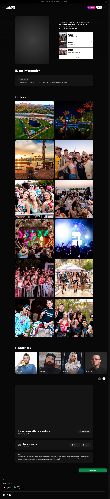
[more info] (91, 33)
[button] (106, 2)
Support (87, 444)
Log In (99, 7)
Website (76, 444)
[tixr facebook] (10, 495)
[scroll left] (99, 378)
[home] (5, 479)
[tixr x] (4, 495)
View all (76, 57)
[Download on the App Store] (7, 487)
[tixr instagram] (7, 495)
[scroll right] (104, 378)
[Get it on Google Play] (19, 487)
